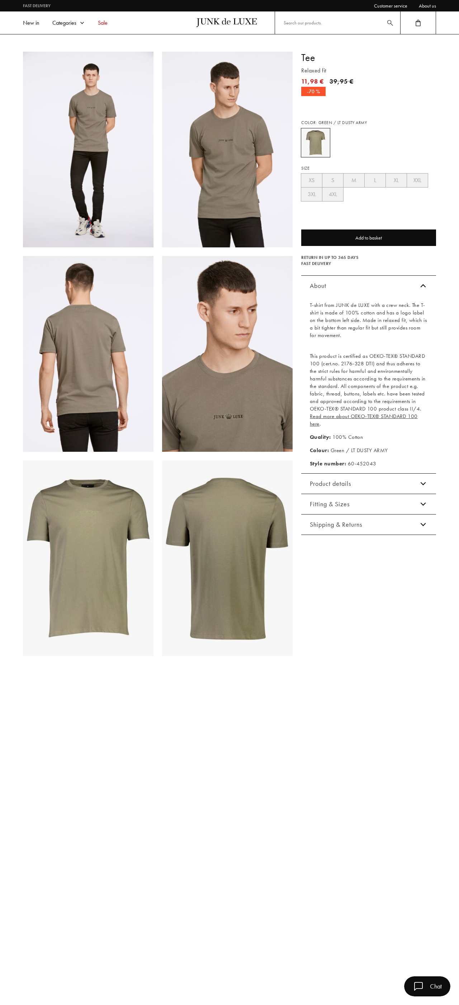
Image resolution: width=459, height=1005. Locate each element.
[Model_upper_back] (88, 354)
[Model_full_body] (88, 149)
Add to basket (368, 237)
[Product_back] (227, 558)
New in (31, 23)
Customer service (390, 6)
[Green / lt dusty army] (315, 142)
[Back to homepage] (227, 22)
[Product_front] (88, 558)
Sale (103, 23)
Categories (64, 23)
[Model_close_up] (227, 354)
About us (427, 6)
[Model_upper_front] (227, 149)
